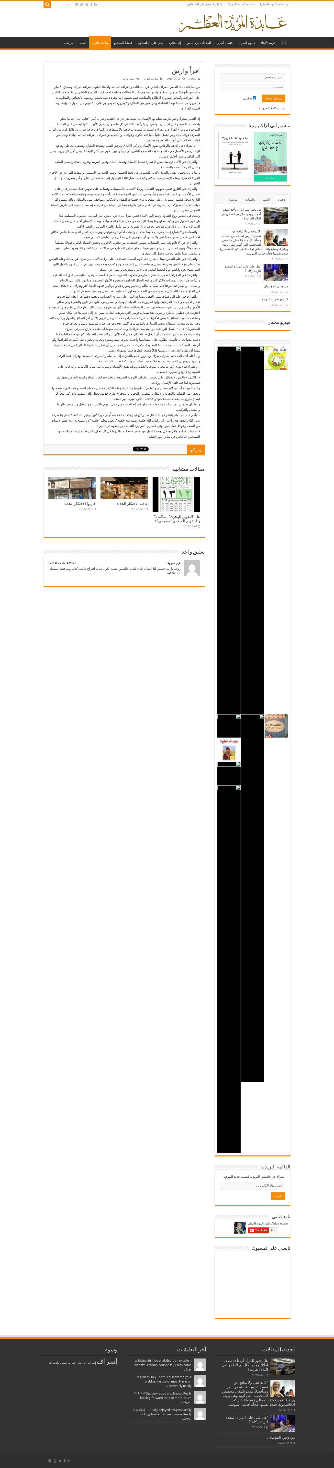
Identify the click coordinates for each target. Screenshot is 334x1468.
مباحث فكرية (100, 43)
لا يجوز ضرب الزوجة (275, 299)
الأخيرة (282, 199)
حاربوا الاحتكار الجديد (80, 503)
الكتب (82, 43)
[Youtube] (82, 5)
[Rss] (96, 5)
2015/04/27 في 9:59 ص (62, 562)
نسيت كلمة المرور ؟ (272, 108)
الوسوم (233, 199)
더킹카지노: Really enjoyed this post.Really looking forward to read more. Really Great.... (162, 1414)
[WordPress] (77, 5)
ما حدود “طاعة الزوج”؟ (241, 4)
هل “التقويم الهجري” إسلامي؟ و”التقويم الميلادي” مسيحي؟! (177, 518)
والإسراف (54, 1362)
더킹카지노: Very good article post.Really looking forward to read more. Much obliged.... (162, 1398)
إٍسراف (92, 1362)
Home (284, 42)
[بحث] (47, 4)
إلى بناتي (175, 43)
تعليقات (250, 199)
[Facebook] (91, 5)
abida (192, 78)
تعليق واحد (128, 78)
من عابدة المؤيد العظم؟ (274, 4)
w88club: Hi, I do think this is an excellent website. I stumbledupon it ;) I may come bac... (162, 1365)
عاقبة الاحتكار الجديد (132, 503)
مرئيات (68, 43)
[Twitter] (87, 5)
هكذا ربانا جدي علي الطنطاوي (205, 4)
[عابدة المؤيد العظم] (233, 22)
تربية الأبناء (268, 43)
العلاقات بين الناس (199, 43)
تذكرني (248, 98)
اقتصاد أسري (225, 43)
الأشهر (266, 199)
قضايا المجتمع (123, 43)
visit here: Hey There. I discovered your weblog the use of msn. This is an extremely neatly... (164, 1381)
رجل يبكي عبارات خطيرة (73, 1362)
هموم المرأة (247, 43)
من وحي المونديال (276, 286)
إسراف (107, 1361)
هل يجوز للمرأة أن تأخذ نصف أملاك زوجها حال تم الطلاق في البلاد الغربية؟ (241, 214)
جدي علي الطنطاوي (150, 43)
